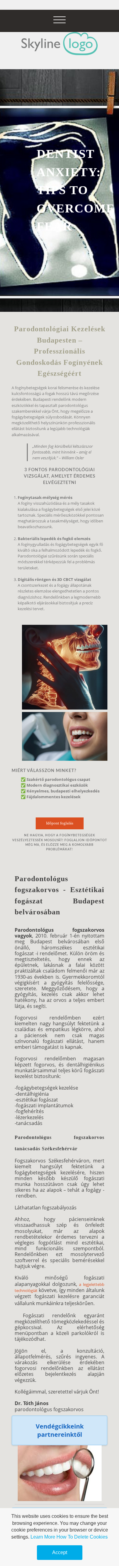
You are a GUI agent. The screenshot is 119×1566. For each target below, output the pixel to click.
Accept (59, 1552)
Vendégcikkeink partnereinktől (60, 1430)
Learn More (43, 1536)
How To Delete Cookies (82, 1536)
